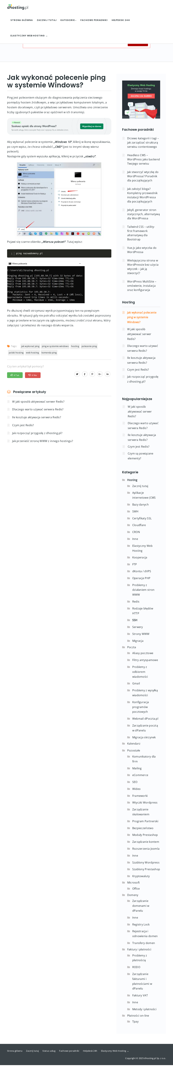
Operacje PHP (141, 578)
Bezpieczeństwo (142, 828)
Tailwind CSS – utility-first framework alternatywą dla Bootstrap (141, 233)
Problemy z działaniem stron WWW (143, 590)
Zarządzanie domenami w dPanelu (140, 905)
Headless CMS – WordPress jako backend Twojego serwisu (143, 159)
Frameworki (140, 796)
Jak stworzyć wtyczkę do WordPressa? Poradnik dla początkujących (143, 176)
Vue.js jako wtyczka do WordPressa (142, 250)
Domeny (132, 895)
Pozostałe (133, 750)
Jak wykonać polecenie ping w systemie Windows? (141, 317)
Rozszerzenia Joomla (146, 849)
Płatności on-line (138, 1015)
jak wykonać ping (30, 346)
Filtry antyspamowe (145, 660)
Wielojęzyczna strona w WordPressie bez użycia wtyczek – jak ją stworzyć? (143, 267)
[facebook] (85, 374)
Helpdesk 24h (121, 20)
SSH (135, 620)
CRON (136, 532)
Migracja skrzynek (144, 737)
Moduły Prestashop (145, 835)
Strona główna (21, 20)
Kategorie (67, 20)
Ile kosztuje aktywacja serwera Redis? (36, 417)
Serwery (137, 627)
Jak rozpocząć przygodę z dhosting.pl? (37, 433)
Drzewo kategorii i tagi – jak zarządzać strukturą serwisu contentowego (143, 142)
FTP (134, 564)
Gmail (136, 683)
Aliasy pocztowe (142, 653)
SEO (135, 782)
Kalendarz (134, 743)
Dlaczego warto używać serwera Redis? (38, 409)
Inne (135, 539)
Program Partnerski (145, 821)
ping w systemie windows (55, 346)
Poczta (131, 647)
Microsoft (133, 882)
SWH (135, 511)
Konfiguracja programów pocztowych (140, 707)
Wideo (136, 789)
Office (136, 888)
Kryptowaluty (141, 876)
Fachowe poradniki (93, 20)
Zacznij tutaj (47, 20)
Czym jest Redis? (23, 425)
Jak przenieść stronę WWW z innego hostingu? (42, 441)
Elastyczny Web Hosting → (29, 35)
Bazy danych (140, 504)
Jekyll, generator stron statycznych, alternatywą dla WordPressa (143, 214)
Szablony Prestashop (146, 869)
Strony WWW (141, 634)
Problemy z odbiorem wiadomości (140, 672)
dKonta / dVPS (141, 571)
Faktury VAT (140, 995)
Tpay (135, 1021)
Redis (136, 601)
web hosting (32, 352)
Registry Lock (141, 924)
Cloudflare (139, 525)
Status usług (48, 1050)
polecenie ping (89, 346)
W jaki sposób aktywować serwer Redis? (38, 401)
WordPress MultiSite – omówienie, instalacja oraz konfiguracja (141, 286)
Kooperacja (139, 557)
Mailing (137, 768)
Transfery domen (143, 943)
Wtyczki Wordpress (145, 802)
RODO (136, 967)
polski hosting (16, 352)
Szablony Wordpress (145, 862)
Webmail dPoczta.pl (145, 718)
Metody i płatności (144, 1009)
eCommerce (140, 775)
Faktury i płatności (139, 949)
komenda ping (49, 352)
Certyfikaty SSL (142, 518)
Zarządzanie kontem (145, 842)
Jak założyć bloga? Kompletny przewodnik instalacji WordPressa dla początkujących (142, 195)
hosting (75, 346)
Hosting (128, 302)
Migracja (137, 641)
